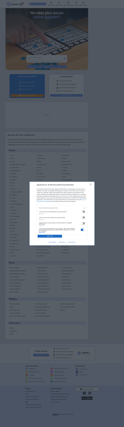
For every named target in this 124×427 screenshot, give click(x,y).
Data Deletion (52, 242)
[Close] (91, 185)
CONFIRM (50, 236)
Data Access (62, 242)
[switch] (83, 212)
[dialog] (62, 213)
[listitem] (62, 208)
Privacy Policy (71, 242)
